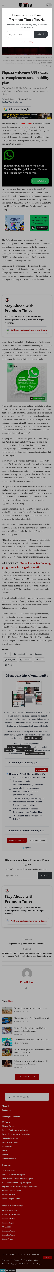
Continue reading (27, 41)
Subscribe (41, 34)
